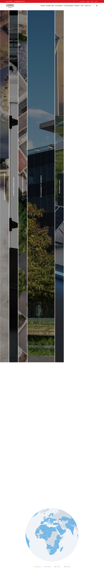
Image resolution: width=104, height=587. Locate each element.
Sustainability (59, 5)
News (92, 1)
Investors (82, 1)
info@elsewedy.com (19, 1)
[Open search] (96, 6)
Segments (77, 5)
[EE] (10, 6)
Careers (88, 1)
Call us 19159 (9, 1)
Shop (82, 5)
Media (96, 1)
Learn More (88, 361)
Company (42, 5)
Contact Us (87, 5)
